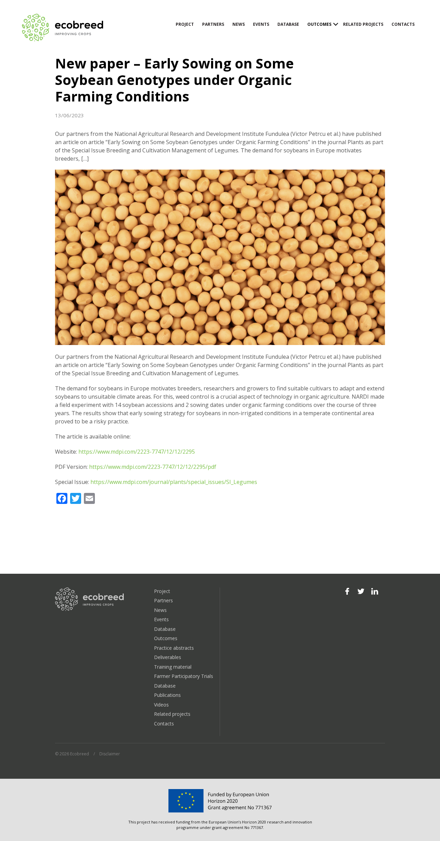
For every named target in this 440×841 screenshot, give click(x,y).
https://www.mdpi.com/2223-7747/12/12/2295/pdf (152, 467)
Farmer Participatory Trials (183, 676)
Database (288, 24)
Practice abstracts (174, 648)
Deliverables (167, 657)
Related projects (363, 24)
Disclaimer (109, 754)
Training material (172, 667)
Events (261, 24)
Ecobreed (63, 27)
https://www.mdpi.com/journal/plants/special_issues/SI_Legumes (173, 482)
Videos (161, 704)
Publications (167, 695)
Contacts (403, 24)
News (238, 24)
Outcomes (319, 24)
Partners (213, 24)
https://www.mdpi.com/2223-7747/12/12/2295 (136, 451)
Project (185, 24)
